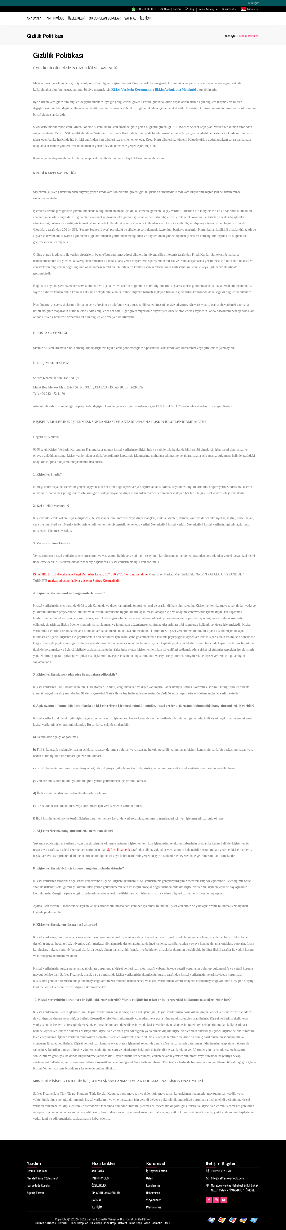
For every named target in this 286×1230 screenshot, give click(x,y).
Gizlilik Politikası (37, 1171)
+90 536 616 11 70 (146, 9)
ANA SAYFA (34, 18)
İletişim (255, 3)
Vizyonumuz (153, 1200)
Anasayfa (230, 36)
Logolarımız (153, 1185)
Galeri (149, 1178)
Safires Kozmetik (45, 1223)
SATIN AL (130, 18)
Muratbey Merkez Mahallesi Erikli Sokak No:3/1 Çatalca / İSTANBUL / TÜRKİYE (234, 1187)
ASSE (168, 1223)
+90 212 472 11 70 (221, 1171)
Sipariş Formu (172, 9)
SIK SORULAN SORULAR (105, 18)
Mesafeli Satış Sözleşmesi (42, 1178)
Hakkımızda (153, 1193)
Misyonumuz (153, 1207)
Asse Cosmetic (153, 1223)
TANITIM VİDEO (54, 18)
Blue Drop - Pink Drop (103, 1223)
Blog (191, 9)
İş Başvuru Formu (156, 1171)
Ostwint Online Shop (130, 1223)
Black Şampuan (79, 1223)
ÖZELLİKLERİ (76, 18)
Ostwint (62, 1223)
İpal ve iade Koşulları (39, 1185)
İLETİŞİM (145, 18)
